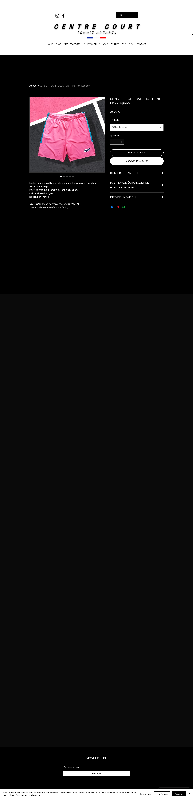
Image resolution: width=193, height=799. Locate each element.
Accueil (33, 86)
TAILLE (115, 120)
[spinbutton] (117, 142)
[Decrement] (113, 142)
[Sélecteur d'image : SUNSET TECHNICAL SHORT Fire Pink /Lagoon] (61, 176)
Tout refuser (162, 793)
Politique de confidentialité (27, 795)
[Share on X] (129, 207)
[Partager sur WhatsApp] (123, 207)
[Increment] (122, 142)
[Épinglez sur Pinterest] (118, 207)
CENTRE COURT (98, 26)
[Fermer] (189, 794)
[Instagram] (57, 15)
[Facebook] (63, 15)
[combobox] (137, 127)
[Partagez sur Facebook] (112, 207)
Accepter (179, 793)
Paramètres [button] (145, 793)
